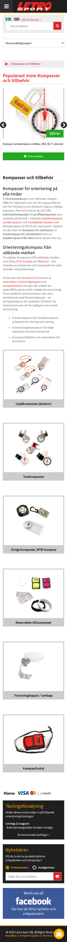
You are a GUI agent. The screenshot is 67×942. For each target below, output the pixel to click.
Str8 (19, 261)
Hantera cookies (52, 935)
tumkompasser (12, 222)
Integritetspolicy (29, 935)
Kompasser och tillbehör (26, 63)
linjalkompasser (52, 218)
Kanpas (27, 261)
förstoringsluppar (29, 282)
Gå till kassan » (31, 20)
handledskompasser (41, 222)
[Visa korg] (59, 934)
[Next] (64, 125)
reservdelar (10, 282)
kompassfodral (12, 285)
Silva (12, 261)
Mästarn (43, 261)
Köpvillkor (11, 935)
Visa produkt (34, 156)
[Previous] (3, 125)
